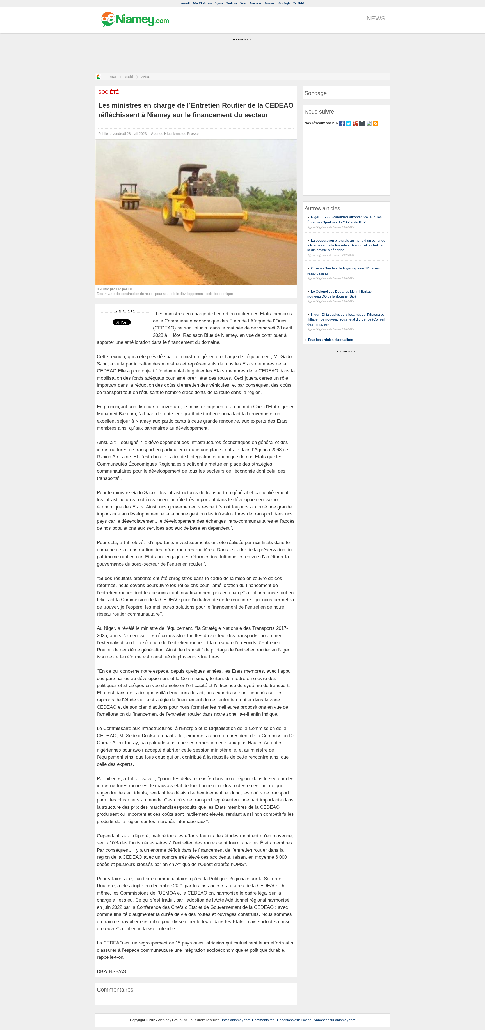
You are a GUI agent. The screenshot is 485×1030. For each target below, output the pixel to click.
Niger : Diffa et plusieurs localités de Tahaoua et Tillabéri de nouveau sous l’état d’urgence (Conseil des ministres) (346, 319)
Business (231, 3)
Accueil (185, 3)
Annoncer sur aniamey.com (334, 1020)
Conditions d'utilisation (294, 1020)
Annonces (255, 3)
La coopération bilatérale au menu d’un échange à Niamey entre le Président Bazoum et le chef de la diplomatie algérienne (346, 245)
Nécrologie (284, 3)
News (243, 3)
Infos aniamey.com (236, 1020)
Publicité (298, 3)
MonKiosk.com (202, 3)
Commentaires (263, 1020)
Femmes (269, 3)
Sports (219, 3)
